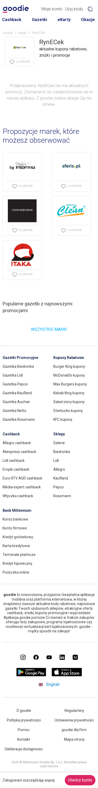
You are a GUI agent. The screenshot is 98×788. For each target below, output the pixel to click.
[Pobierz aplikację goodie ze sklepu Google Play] (31, 674)
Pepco (58, 487)
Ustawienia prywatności (74, 720)
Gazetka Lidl (13, 375)
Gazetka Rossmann (19, 419)
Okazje (88, 19)
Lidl (56, 460)
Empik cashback (16, 469)
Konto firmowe (15, 528)
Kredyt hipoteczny (17, 563)
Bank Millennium (17, 510)
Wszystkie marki (49, 329)
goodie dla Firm (74, 730)
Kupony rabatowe (68, 358)
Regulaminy (74, 710)
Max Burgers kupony (70, 384)
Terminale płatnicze (19, 555)
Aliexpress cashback (19, 452)
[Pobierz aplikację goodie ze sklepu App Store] (67, 674)
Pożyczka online (16, 572)
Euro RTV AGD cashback (22, 478)
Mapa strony (74, 739)
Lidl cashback (14, 460)
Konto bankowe (15, 519)
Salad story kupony (69, 402)
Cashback (11, 19)
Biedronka (61, 452)
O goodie (23, 710)
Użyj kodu (74, 8)
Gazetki (39, 19)
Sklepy (59, 434)
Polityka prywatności (24, 720)
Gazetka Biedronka (18, 366)
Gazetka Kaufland (17, 393)
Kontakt (23, 739)
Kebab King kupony (68, 393)
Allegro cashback (17, 443)
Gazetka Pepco (15, 384)
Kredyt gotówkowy (18, 537)
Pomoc (24, 730)
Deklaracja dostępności (24, 749)
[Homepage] (16, 9)
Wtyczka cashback (18, 496)
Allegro (59, 469)
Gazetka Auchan (16, 402)
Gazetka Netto (14, 411)
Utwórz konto (80, 780)
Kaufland (60, 478)
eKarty (64, 19)
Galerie (59, 443)
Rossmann (62, 496)
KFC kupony (62, 419)
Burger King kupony (69, 366)
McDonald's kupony (69, 375)
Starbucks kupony (68, 411)
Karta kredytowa (16, 546)
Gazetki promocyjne (20, 358)
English (53, 684)
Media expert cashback (22, 487)
